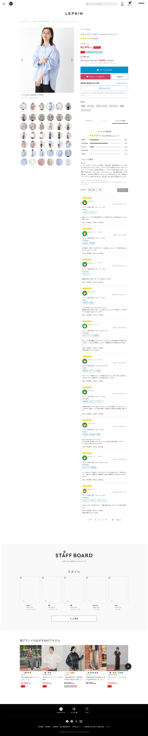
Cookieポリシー (77, 727)
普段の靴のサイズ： (88, 350)
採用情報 (55, 727)
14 (112, 519)
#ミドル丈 (91, 106)
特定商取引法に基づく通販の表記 (94, 727)
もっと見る (74, 619)
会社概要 (40, 727)
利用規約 (47, 727)
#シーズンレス (86, 110)
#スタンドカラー (102, 106)
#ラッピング (114, 106)
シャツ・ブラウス (44, 21)
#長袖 (83, 106)
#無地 (122, 106)
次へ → (118, 519)
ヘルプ (108, 727)
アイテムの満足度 (104, 131)
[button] (72, 60)
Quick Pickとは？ (122, 83)
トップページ (24, 21)
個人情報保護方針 (65, 727)
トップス (33, 21)
